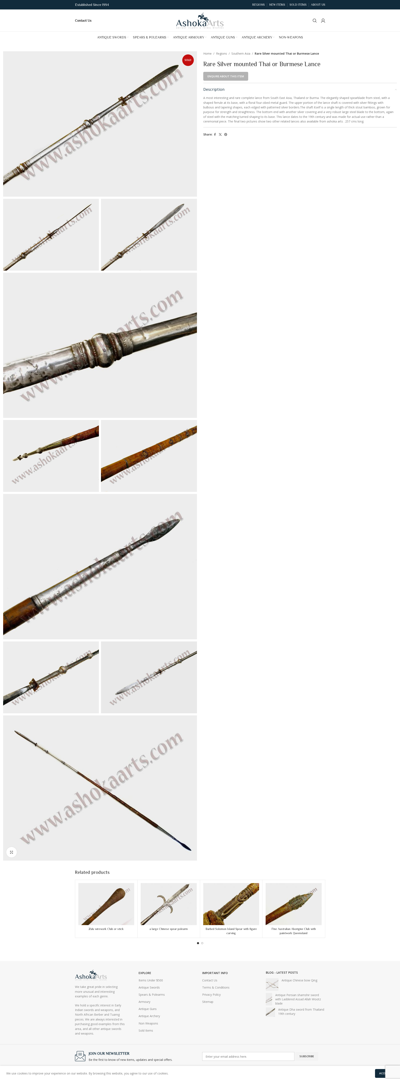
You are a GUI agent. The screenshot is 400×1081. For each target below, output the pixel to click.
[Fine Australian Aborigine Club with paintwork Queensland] (294, 904)
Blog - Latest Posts (282, 972)
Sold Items (146, 1030)
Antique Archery (149, 1016)
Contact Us (209, 980)
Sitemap (207, 1002)
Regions (221, 53)
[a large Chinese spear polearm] (169, 904)
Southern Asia (240, 53)
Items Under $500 (151, 980)
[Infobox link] (83, 20)
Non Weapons (148, 1023)
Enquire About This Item (225, 76)
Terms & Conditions (216, 987)
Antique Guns (148, 1009)
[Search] (315, 20)
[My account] (323, 20)
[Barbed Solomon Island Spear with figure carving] (231, 904)
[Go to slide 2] (202, 943)
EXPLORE (145, 973)
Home (207, 53)
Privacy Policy (211, 995)
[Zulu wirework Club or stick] (106, 904)
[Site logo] (200, 20)
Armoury (144, 1002)
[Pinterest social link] (225, 134)
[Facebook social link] (215, 134)
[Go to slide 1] (198, 943)
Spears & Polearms (152, 995)
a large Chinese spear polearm (169, 928)
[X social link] (220, 134)
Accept (384, 1073)
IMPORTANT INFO (215, 973)
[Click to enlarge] (11, 852)
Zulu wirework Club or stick (106, 928)
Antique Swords (149, 987)
